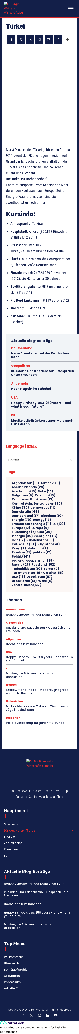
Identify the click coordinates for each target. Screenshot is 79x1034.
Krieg (19, 548)
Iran (18, 540)
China (20, 507)
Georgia (22, 536)
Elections (52, 516)
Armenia (50, 483)
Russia (21, 564)
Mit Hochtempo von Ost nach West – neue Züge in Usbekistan (37, 708)
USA (14, 397)
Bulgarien (22, 495)
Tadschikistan (27, 569)
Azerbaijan (24, 491)
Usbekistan (39, 577)
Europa (21, 528)
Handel (11, 684)
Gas (44, 532)
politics (42, 552)
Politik (21, 556)
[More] (67, 39)
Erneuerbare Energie (31, 524)
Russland (43, 564)
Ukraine (53, 573)
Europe (40, 528)
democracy (43, 507)
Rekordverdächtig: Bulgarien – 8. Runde (35, 723)
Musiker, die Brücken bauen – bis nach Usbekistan (42, 422)
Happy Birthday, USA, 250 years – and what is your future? (41, 405)
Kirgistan (49, 544)
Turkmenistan (27, 573)
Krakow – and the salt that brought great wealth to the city (37, 691)
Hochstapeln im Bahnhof (31, 389)
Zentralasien (26, 585)
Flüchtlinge (24, 532)
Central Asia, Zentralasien (37, 503)
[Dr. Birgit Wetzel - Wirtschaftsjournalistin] (14, 8)
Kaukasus (24, 544)
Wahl (45, 581)
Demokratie (25, 512)
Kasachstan (40, 540)
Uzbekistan (24, 581)
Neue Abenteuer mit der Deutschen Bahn (40, 355)
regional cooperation (33, 560)
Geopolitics (20, 365)
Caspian (45, 495)
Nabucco (37, 548)
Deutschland (21, 348)
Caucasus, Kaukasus (33, 499)
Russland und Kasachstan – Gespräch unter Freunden (42, 373)
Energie (21, 520)
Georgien (45, 536)
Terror (51, 569)
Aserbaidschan (28, 487)
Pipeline (21, 552)
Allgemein (19, 383)
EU (13, 415)
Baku (45, 491)
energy (42, 520)
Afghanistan (25, 483)
